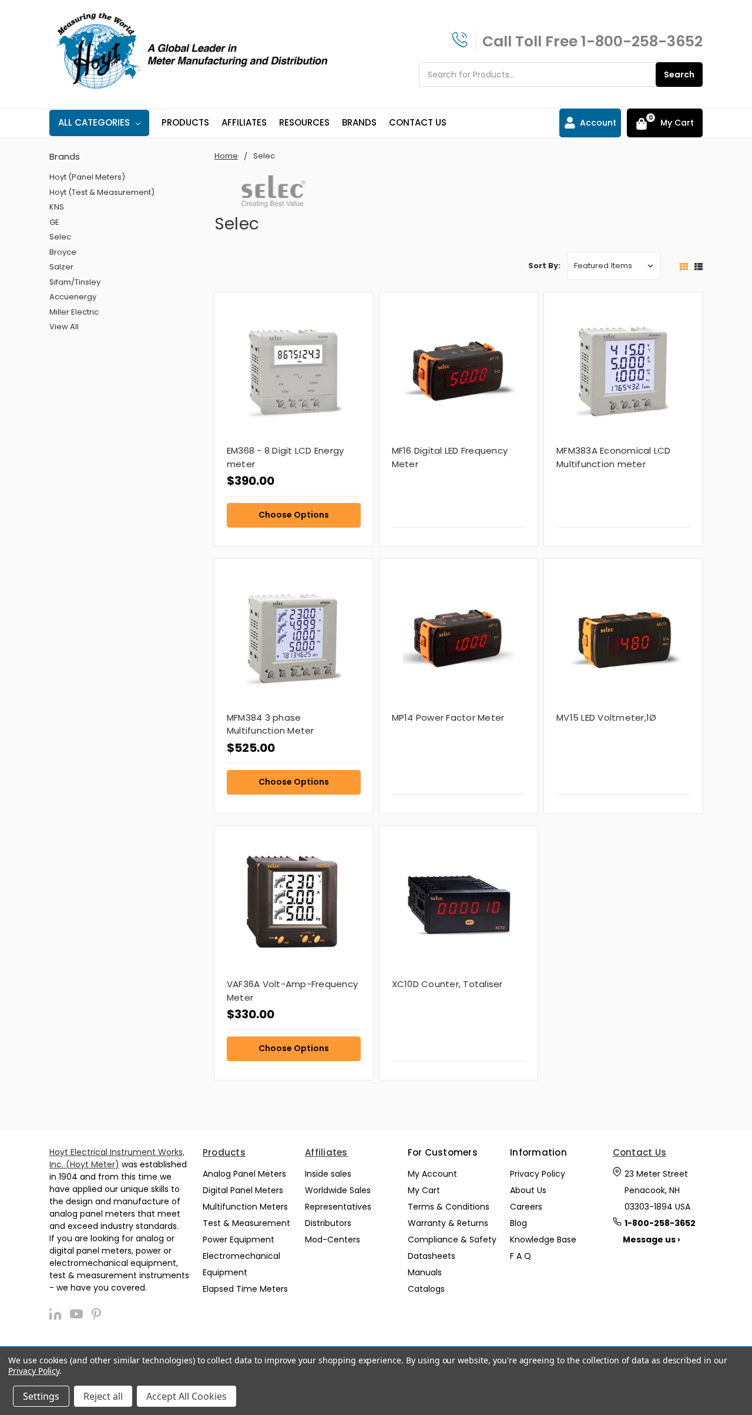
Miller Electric (74, 312)
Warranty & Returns (448, 1223)
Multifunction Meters (245, 1207)
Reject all (103, 1396)
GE (54, 222)
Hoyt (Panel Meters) (87, 177)
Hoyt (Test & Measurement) (102, 192)
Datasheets (431, 1256)
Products (185, 122)
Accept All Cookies (186, 1396)
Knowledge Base (543, 1239)
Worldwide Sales (338, 1190)
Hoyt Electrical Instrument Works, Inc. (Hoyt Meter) (116, 1158)
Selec (60, 236)
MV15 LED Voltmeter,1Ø (606, 717)
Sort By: (544, 265)
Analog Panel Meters (244, 1174)
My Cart (424, 1190)
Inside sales (328, 1174)
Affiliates (244, 122)
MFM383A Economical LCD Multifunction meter (613, 457)
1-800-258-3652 (642, 41)
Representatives (338, 1207)
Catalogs (426, 1289)
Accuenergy (72, 296)
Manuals (425, 1272)
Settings (41, 1396)
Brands (359, 122)
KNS (56, 206)
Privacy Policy (537, 1174)
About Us (528, 1190)
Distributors (328, 1223)
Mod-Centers (332, 1239)
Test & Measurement (246, 1223)
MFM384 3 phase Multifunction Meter (270, 724)
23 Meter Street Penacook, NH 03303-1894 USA (657, 1190)
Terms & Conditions (448, 1207)
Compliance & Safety (452, 1239)
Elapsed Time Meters (245, 1289)
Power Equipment (238, 1239)
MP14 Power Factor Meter (448, 717)
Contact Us (417, 122)
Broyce (62, 252)
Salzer (61, 266)
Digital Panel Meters (243, 1190)
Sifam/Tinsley (74, 282)
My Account (432, 1174)
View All (64, 326)
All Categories (94, 122)
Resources (304, 122)
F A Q (520, 1256)
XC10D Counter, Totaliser (447, 984)
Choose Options (293, 515)
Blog (518, 1223)
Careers (526, 1207)
